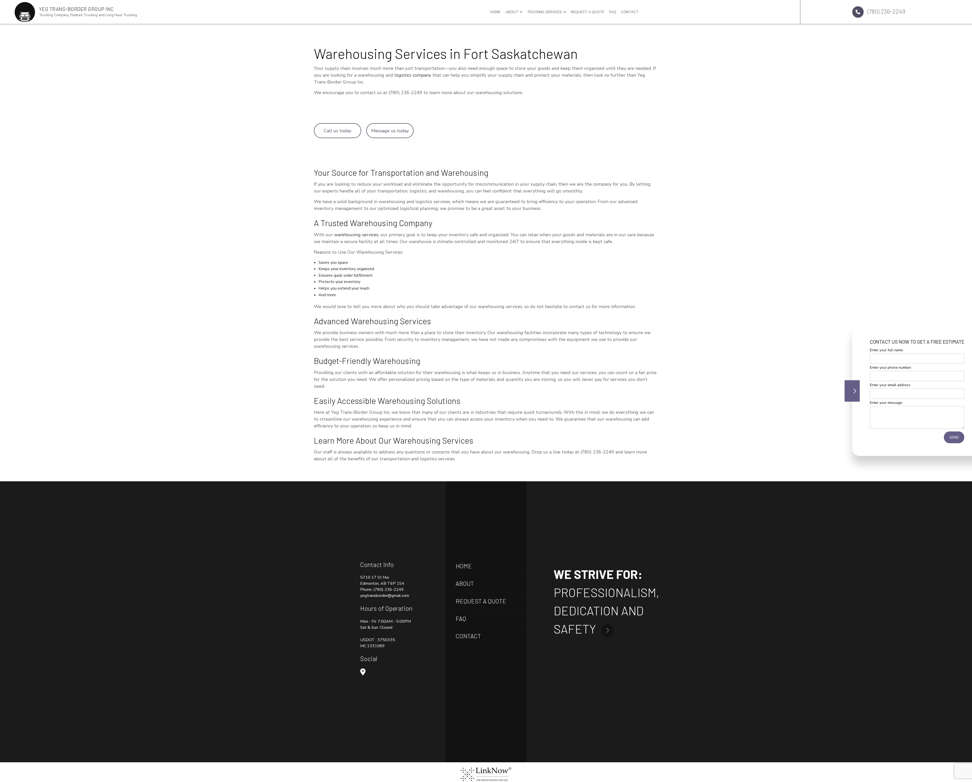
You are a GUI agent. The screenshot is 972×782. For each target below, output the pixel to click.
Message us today (390, 131)
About (511, 12)
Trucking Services (544, 12)
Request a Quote (587, 12)
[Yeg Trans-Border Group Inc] (25, 11)
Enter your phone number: (861, 367)
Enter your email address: (860, 385)
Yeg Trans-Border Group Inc (76, 9)
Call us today (337, 131)
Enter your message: (856, 402)
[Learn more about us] (607, 628)
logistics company (412, 75)
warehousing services (356, 235)
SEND (924, 437)
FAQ (612, 12)
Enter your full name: (857, 350)
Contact (629, 12)
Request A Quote (481, 601)
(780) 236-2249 (885, 11)
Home (495, 12)
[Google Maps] (363, 672)
